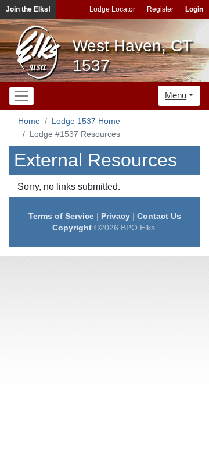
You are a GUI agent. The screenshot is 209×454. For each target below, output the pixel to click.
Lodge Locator (112, 9)
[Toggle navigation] (21, 96)
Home (29, 121)
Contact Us (159, 216)
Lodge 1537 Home (86, 121)
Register (160, 9)
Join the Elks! (28, 9)
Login (194, 9)
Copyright (72, 227)
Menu (175, 95)
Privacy (115, 216)
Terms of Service (61, 216)
